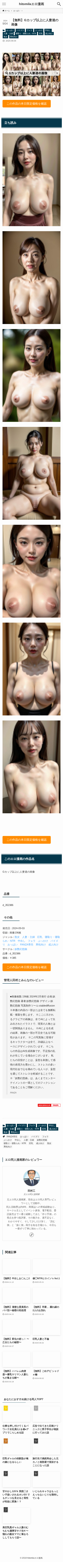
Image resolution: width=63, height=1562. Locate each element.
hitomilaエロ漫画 (31, 4)
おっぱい (10, 30)
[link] (31, 1235)
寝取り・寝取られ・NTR (26, 33)
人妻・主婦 (8, 33)
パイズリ (20, 30)
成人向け (49, 33)
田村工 (31, 1190)
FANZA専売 (26, 944)
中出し (48, 30)
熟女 (5, 37)
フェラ (29, 30)
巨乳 (41, 33)
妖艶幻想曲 (21, 949)
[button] (59, 4)
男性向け (13, 37)
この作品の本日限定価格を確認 (27, 103)
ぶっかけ (39, 30)
